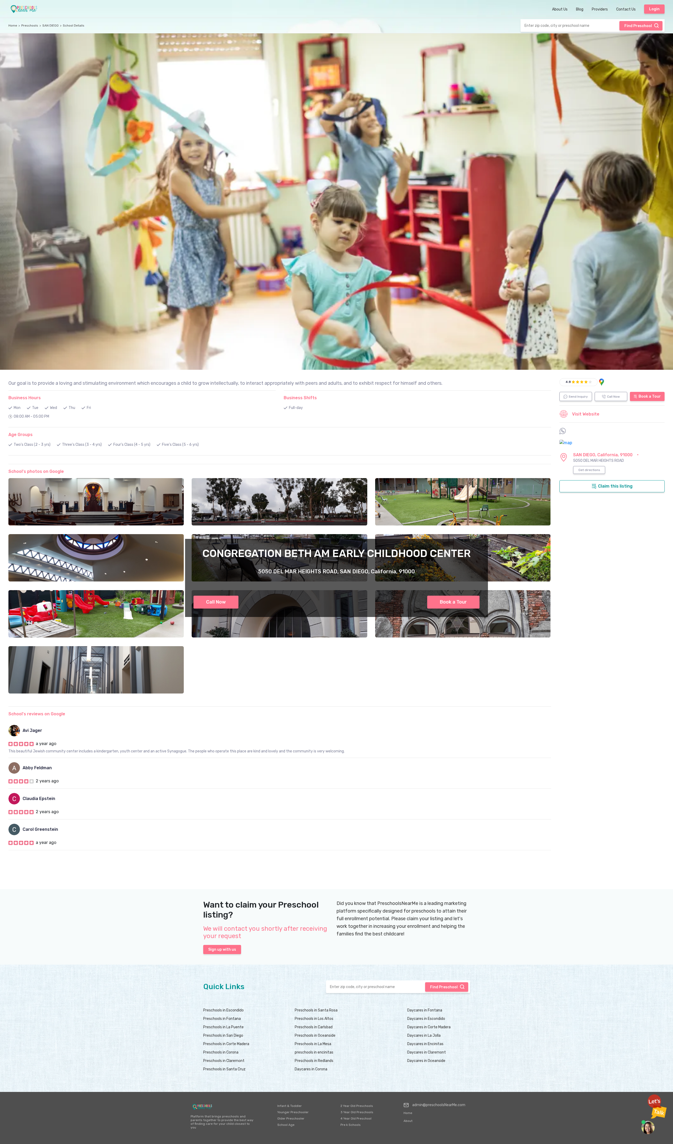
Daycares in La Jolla (424, 1035)
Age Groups (20, 434)
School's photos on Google (36, 471)
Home (12, 25)
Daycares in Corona (311, 1069)
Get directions (589, 470)
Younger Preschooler (293, 1112)
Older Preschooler (290, 1118)
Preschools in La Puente (223, 1027)
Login (654, 9)
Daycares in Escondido (426, 1018)
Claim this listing (615, 486)
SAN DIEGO (50, 25)
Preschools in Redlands (314, 1061)
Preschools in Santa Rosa (316, 1010)
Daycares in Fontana (424, 1010)
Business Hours (24, 397)
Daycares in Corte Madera (429, 1027)
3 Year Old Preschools (356, 1112)
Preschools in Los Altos (314, 1018)
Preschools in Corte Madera (226, 1044)
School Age (285, 1125)
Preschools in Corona (220, 1052)
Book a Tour (453, 602)
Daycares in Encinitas (425, 1044)
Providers (600, 9)
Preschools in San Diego (223, 1035)
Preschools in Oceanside (315, 1035)
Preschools (29, 25)
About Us (560, 9)
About (408, 1121)
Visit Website (585, 414)
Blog (579, 9)
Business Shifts (300, 397)
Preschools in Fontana (222, 1018)
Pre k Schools (350, 1125)
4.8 (568, 382)
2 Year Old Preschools (356, 1106)
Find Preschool (638, 26)
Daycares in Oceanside (426, 1061)
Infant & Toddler (289, 1106)
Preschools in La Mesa (313, 1044)
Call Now (216, 602)
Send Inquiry (578, 396)
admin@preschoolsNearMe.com (438, 1105)
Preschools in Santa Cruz (224, 1069)
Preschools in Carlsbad (314, 1027)
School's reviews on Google (36, 713)
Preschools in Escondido (223, 1010)
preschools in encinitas (314, 1052)
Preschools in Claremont (223, 1061)
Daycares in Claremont (426, 1052)
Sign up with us (222, 949)
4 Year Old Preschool (355, 1118)
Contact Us (626, 9)
